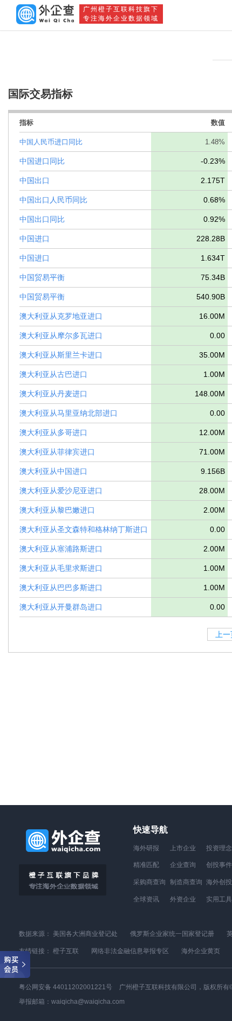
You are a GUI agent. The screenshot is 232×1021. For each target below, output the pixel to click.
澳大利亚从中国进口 (53, 471)
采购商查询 (149, 882)
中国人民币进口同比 (51, 142)
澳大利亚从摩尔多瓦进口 (61, 335)
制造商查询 (186, 882)
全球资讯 (146, 899)
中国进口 (34, 238)
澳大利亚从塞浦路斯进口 (61, 548)
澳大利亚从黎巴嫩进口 (57, 510)
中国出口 (34, 180)
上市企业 (183, 848)
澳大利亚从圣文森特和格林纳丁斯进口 (83, 529)
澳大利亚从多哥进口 (53, 432)
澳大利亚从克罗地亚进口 (61, 316)
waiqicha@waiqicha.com (88, 1001)
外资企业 (183, 899)
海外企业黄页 (200, 951)
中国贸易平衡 (42, 277)
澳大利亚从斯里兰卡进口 (61, 355)
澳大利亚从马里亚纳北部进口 (68, 413)
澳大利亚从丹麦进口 (53, 393)
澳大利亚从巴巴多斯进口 (61, 587)
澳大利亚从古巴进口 (53, 374)
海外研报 (146, 848)
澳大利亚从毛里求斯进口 (61, 568)
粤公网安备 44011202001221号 (65, 987)
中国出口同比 (42, 219)
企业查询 (183, 865)
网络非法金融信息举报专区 (130, 951)
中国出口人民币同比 (53, 199)
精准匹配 (146, 865)
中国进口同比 (42, 161)
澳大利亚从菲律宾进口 (57, 451)
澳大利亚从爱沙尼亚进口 (61, 490)
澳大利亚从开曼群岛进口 (61, 607)
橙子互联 (66, 951)
